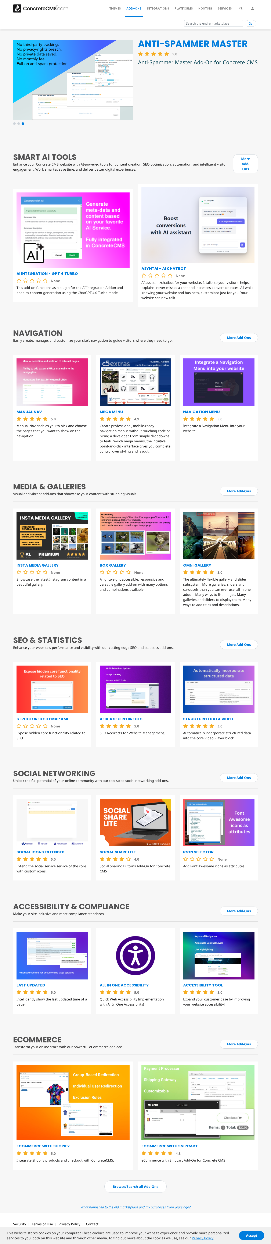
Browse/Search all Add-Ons (135, 1186)
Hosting (205, 8)
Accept (251, 1235)
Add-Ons (133, 8)
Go (251, 23)
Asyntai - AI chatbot (163, 268)
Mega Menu (111, 411)
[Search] (241, 8)
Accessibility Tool (203, 985)
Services (225, 8)
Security (19, 1224)
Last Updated (31, 985)
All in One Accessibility (124, 985)
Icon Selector (198, 852)
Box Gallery (113, 565)
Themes (115, 8)
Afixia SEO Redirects (121, 719)
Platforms (184, 8)
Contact (92, 1224)
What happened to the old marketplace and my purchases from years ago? (135, 1207)
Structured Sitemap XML (43, 719)
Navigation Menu (201, 411)
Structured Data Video (208, 719)
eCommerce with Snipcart (169, 1146)
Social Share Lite (118, 852)
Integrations (158, 8)
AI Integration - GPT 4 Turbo (47, 273)
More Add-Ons (245, 163)
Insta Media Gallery (38, 565)
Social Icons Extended (41, 852)
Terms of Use (42, 1224)
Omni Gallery (197, 565)
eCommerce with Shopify (43, 1146)
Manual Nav (29, 411)
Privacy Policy (69, 1224)
